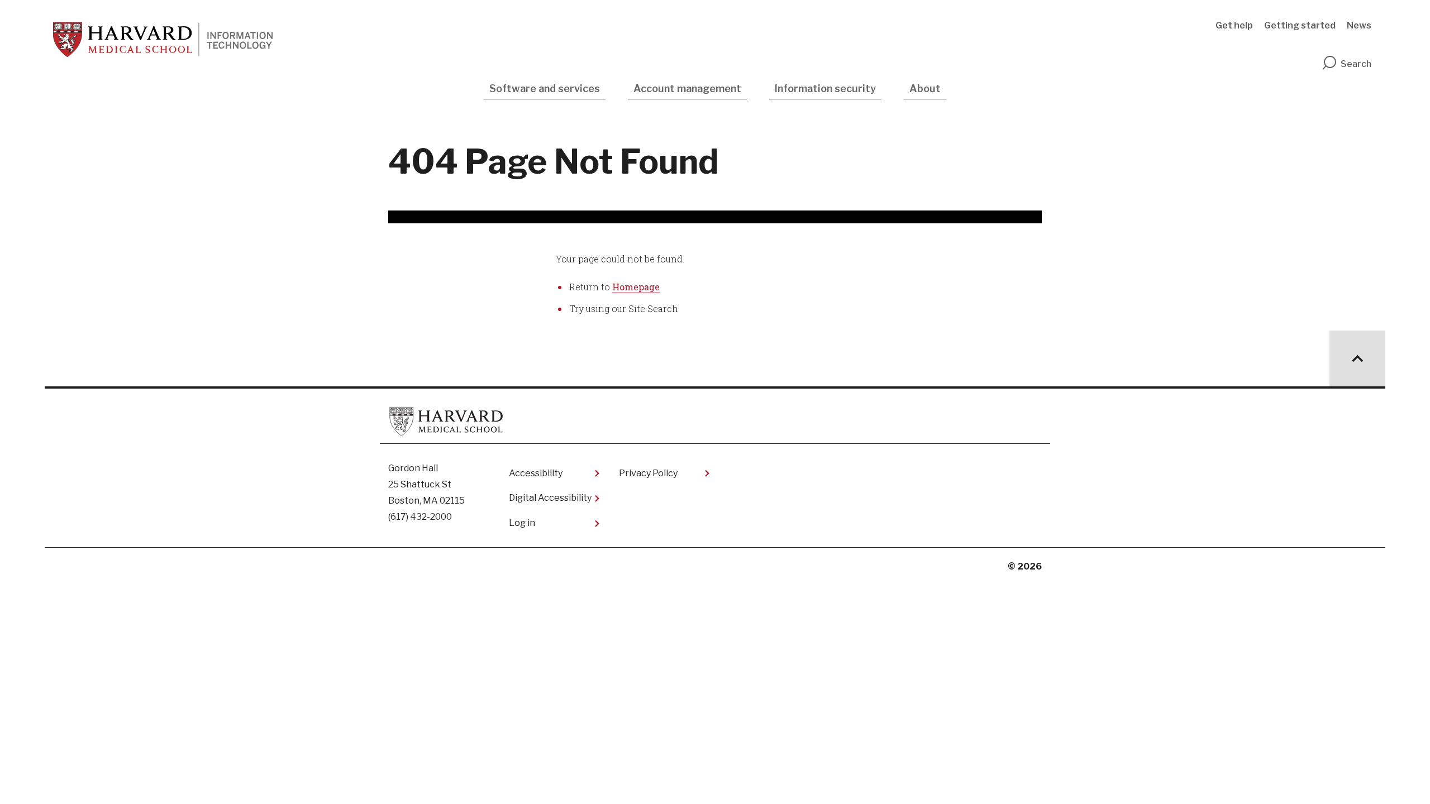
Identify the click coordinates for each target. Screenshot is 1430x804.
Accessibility (536, 473)
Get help (1234, 25)
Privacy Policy (648, 473)
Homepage (636, 287)
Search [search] (1356, 64)
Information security (825, 88)
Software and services (544, 88)
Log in (522, 523)
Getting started (1300, 25)
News (1359, 25)
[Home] (163, 39)
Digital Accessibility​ (550, 497)
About (925, 88)
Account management (687, 88)
